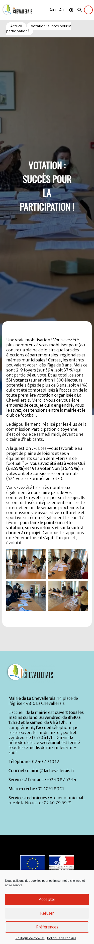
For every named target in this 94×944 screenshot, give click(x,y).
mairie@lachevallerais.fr (50, 770)
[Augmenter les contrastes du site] (71, 10)
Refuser (47, 913)
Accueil (16, 26)
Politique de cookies (30, 938)
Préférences (47, 927)
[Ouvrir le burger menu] (88, 10)
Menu (5, 2)
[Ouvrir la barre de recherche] (79, 10)
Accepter (47, 899)
